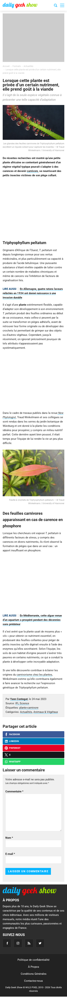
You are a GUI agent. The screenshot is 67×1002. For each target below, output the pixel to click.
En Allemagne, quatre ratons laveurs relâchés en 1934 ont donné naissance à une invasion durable (33, 293)
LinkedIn (14, 741)
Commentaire (14, 791)
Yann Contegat (19, 699)
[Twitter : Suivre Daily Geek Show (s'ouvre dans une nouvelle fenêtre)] (40, 943)
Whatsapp (15, 761)
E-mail (10, 854)
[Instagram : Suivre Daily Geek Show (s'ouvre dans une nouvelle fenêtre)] (18, 943)
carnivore (32, 171)
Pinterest (14, 748)
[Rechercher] (55, 6)
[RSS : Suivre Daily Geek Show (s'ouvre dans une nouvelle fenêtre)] (29, 943)
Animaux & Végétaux (45, 712)
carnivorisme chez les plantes (34, 674)
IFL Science (22, 703)
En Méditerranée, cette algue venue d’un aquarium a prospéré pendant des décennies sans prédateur (32, 620)
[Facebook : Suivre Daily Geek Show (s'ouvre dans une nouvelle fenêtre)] (7, 943)
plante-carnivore (28, 707)
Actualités (26, 712)
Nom (9, 837)
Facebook (14, 734)
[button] (62, 5)
